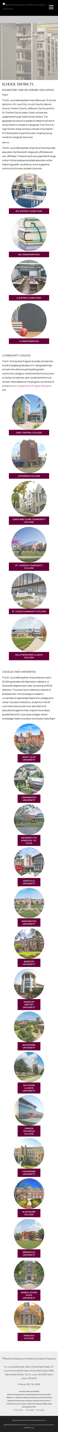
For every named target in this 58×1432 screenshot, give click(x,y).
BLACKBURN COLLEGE (29, 1213)
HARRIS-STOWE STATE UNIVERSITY (29, 1295)
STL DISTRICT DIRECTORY (29, 211)
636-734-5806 (33, 1384)
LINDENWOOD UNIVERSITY (29, 798)
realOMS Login (29, 1427)
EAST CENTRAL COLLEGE (29, 432)
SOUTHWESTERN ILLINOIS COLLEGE (29, 656)
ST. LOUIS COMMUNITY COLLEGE (29, 611)
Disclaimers (49, 1425)
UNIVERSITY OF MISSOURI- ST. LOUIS (29, 840)
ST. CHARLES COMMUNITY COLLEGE (29, 566)
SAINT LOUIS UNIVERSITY (29, 758)
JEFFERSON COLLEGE (29, 476)
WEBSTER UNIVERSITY (29, 963)
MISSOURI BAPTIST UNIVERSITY (29, 1004)
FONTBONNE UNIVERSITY (29, 1172)
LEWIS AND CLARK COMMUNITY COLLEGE (29, 520)
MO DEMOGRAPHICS (29, 254)
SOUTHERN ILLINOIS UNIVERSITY (29, 1088)
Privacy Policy (18, 1410)
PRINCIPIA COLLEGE (29, 1337)
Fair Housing (40, 1410)
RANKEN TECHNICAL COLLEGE (29, 1131)
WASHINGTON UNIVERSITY (29, 922)
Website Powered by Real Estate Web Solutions (29, 1420)
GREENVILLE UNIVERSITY (29, 1253)
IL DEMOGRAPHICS (29, 341)
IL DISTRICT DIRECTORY (29, 297)
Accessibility (30, 1410)
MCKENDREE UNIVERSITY (29, 1046)
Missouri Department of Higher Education (30, 385)
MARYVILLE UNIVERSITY (29, 882)
